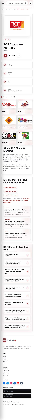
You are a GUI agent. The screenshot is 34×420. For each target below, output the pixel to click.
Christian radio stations (11, 195)
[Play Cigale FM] (25, 135)
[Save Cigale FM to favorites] (19, 132)
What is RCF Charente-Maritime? (12, 255)
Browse (5, 358)
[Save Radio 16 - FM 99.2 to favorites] (19, 116)
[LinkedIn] (14, 383)
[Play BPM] (25, 104)
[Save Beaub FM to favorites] (3, 132)
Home (2, 9)
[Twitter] (7, 383)
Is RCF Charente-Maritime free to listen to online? (14, 288)
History (4, 361)
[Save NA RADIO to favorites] (3, 101)
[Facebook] (4, 383)
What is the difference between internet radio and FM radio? (15, 311)
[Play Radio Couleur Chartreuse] (9, 120)
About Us (5, 372)
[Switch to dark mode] (31, 3)
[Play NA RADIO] (9, 104)
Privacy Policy (6, 370)
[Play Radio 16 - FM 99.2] (25, 120)
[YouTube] (18, 383)
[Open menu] (3, 3)
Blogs (4, 363)
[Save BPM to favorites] (19, 101)
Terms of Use (6, 374)
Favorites (5, 359)
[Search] (25, 3)
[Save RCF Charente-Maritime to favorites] (18, 55)
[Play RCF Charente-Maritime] (5, 55)
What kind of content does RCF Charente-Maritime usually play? (14, 271)
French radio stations (10, 191)
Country (8, 9)
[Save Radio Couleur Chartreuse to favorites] (3, 116)
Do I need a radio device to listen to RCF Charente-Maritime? (15, 326)
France (13, 9)
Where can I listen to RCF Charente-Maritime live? (12, 263)
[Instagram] (11, 383)
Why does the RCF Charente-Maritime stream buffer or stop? (15, 318)
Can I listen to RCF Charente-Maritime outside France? (14, 295)
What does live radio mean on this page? (14, 303)
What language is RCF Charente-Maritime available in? (15, 280)
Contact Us (6, 375)
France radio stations (10, 187)
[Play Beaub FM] (9, 135)
